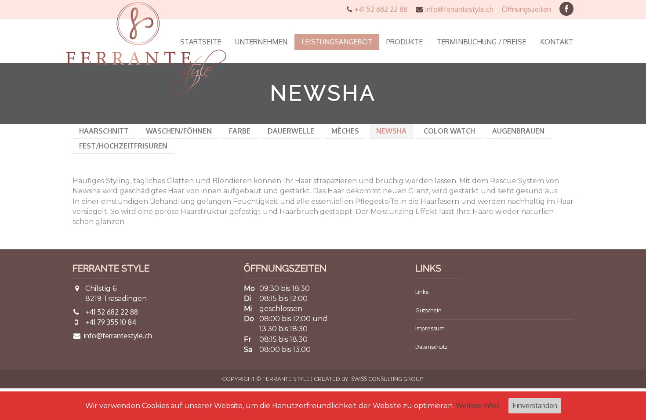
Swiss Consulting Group (387, 378)
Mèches (345, 131)
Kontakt (556, 41)
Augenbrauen (518, 131)
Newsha (391, 131)
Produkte (404, 41)
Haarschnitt (104, 131)
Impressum (429, 328)
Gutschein (428, 310)
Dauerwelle (291, 131)
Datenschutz (431, 346)
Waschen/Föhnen (179, 131)
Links (421, 291)
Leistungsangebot (336, 41)
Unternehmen (261, 41)
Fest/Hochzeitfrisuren (123, 145)
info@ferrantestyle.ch (459, 9)
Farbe (239, 131)
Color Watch (449, 131)
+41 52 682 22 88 (381, 9)
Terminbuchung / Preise (481, 41)
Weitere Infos (478, 405)
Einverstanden (534, 405)
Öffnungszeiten (526, 9)
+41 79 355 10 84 (110, 322)
